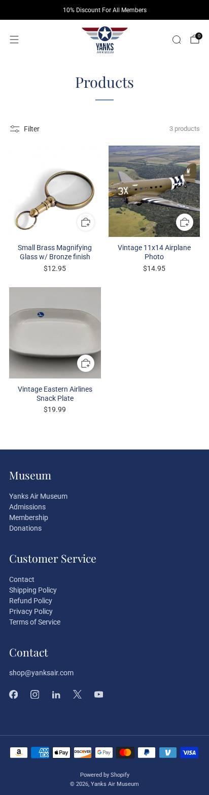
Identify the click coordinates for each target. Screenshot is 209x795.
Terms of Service (34, 622)
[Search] (176, 39)
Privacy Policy (31, 611)
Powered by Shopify (104, 775)
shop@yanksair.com (41, 673)
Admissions (27, 507)
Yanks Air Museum (38, 496)
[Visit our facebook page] (13, 694)
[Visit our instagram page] (34, 694)
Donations (25, 528)
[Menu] (14, 39)
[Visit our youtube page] (98, 694)
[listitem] (104, 10)
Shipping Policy (33, 590)
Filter (32, 129)
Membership (28, 517)
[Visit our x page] (77, 694)
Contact (21, 579)
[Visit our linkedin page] (55, 694)
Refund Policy (30, 601)
